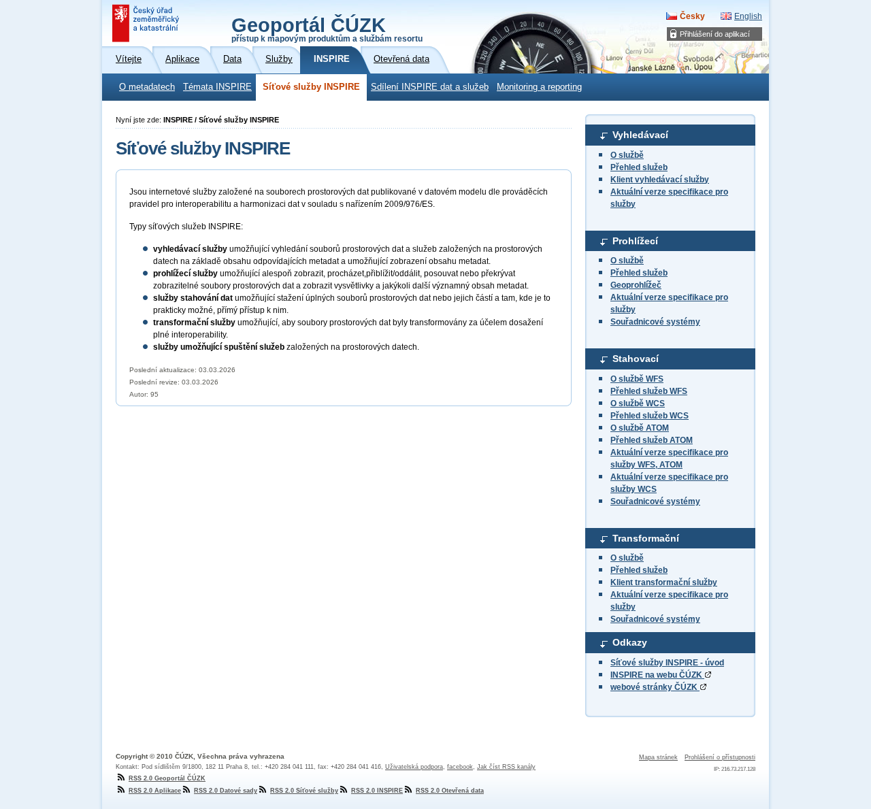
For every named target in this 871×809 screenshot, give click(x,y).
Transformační (645, 538)
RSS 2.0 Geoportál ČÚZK (167, 778)
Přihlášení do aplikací (715, 34)
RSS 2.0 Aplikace (155, 790)
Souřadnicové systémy (655, 322)
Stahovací (635, 358)
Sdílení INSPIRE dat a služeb (430, 87)
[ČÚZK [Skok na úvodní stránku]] (147, 23)
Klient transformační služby (663, 582)
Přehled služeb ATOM (651, 440)
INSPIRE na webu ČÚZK (657, 675)
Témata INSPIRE (217, 87)
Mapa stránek (658, 757)
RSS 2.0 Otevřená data (450, 790)
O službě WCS (637, 403)
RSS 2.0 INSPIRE (377, 790)
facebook (460, 766)
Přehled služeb (639, 167)
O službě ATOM (639, 428)
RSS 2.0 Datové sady (225, 790)
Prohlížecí (635, 240)
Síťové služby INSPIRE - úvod (667, 662)
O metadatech (147, 87)
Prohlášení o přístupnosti (720, 757)
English (748, 16)
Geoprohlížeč (635, 285)
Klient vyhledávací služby (659, 179)
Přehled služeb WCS (649, 415)
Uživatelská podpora (414, 766)
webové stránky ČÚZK (655, 687)
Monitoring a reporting (539, 87)
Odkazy (629, 642)
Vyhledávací (640, 134)
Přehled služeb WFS (648, 391)
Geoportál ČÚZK (327, 28)
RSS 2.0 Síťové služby (304, 790)
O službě (627, 155)
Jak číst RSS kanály (506, 766)
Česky (692, 16)
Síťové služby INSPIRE (311, 87)
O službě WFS (636, 379)
